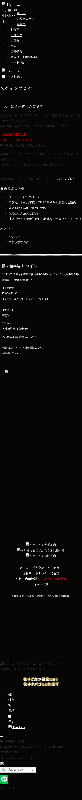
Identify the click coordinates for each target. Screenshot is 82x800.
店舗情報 (16, 51)
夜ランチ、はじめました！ (26, 197)
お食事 (15, 29)
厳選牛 (21, 24)
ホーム (21, 13)
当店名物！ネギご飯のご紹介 (27, 208)
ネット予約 (18, 62)
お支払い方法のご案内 (23, 213)
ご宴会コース (25, 18)
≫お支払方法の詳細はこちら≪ (19, 336)
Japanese (15, 769)
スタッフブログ (65, 178)
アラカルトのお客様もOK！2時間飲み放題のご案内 (42, 202)
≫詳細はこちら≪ (12, 353)
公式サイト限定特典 (24, 57)
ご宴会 (15, 40)
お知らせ (14, 237)
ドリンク (16, 35)
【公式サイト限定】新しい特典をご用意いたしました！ (45, 219)
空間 (13, 46)
